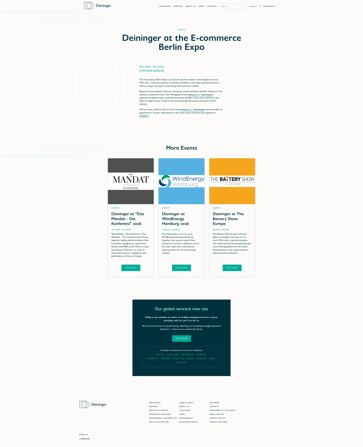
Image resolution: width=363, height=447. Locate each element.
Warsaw (201, 358)
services (153, 406)
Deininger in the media (222, 410)
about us (184, 406)
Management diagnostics (163, 418)
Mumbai (190, 358)
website (143, 115)
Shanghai (153, 358)
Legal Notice (217, 414)
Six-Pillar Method (159, 421)
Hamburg (201, 354)
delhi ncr (178, 358)
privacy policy (218, 418)
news (182, 414)
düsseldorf (173, 354)
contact (214, 406)
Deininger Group (188, 421)
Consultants (186, 402)
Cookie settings (218, 421)
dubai (212, 358)
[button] (271, 6)
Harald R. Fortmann (200, 94)
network (215, 402)
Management (186, 418)
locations (185, 410)
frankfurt (188, 354)
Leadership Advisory (160, 414)
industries (155, 402)
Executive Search (158, 410)
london (165, 358)
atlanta (181, 362)
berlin (160, 354)
